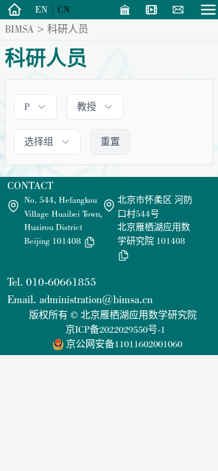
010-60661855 (61, 282)
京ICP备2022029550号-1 (115, 329)
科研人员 (67, 29)
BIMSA (19, 29)
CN (64, 9)
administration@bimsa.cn (96, 299)
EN (41, 9)
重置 (110, 141)
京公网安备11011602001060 (124, 344)
